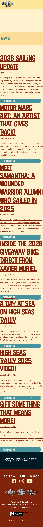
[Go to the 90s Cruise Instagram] (22, 481)
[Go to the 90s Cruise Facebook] (15, 481)
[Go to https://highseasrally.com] (32, 492)
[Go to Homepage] (7, 4)
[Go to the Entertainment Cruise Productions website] (21, 460)
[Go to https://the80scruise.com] (21, 492)
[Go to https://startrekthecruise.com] (10, 492)
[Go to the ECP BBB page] (21, 515)
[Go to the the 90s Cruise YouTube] (30, 481)
